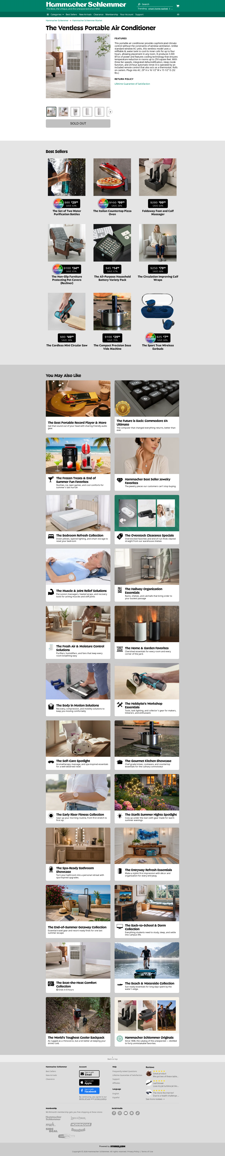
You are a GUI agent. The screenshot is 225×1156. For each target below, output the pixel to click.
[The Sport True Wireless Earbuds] (158, 331)
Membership (111, 14)
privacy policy (100, 1099)
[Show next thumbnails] (110, 112)
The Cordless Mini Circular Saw (66, 345)
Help (115, 1066)
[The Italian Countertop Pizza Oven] (112, 197)
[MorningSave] (80, 1124)
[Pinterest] (132, 1113)
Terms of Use (147, 1151)
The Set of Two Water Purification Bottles (67, 212)
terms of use (84, 1099)
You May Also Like (63, 375)
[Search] (139, 4)
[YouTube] (126, 1113)
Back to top (113, 1059)
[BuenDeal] (80, 1130)
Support (139, 14)
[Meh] (56, 1124)
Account (83, 1066)
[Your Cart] (177, 6)
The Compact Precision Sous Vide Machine (112, 346)
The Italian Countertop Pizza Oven (112, 212)
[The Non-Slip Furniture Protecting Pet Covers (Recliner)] (67, 262)
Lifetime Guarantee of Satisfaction (132, 83)
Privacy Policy (133, 1151)
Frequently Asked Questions (125, 1071)
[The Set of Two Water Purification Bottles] (67, 197)
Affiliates (116, 1083)
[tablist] (78, 111)
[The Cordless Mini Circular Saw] (67, 331)
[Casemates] (68, 1136)
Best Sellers (71, 14)
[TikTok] (138, 1113)
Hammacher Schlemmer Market (87, 20)
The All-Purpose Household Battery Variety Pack (112, 277)
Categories (56, 14)
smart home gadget (158, 8)
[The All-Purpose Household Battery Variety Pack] (112, 262)
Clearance (98, 14)
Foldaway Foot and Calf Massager (158, 212)
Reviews (150, 1067)
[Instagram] (120, 1113)
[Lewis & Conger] (80, 1118)
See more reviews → (155, 1099)
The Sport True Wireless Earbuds (158, 346)
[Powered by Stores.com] (112, 1147)
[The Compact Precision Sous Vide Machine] (112, 331)
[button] (48, 14)
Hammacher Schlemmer (57, 20)
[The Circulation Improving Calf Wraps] (158, 262)
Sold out (78, 123)
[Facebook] (114, 1113)
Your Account (126, 14)
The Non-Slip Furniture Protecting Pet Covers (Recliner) (67, 279)
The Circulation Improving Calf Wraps (158, 277)
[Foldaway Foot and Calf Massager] (158, 197)
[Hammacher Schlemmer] (86, 4)
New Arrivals (85, 14)
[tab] (51, 112)
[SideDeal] (56, 1130)
